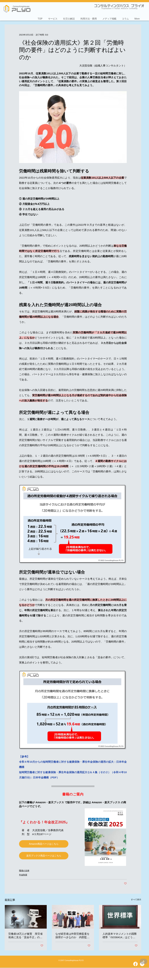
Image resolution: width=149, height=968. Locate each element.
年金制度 (23, 875)
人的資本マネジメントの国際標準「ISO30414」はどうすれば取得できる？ (120, 935)
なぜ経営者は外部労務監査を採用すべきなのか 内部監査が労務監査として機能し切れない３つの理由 (72, 935)
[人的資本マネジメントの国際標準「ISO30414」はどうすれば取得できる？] (120, 917)
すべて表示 (136, 899)
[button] (52, 17)
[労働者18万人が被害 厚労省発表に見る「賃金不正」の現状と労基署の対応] (26, 917)
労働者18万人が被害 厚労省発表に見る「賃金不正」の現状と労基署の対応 (25, 935)
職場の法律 (24, 870)
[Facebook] (135, 964)
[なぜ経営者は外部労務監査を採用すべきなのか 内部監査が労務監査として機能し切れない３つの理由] (73, 917)
